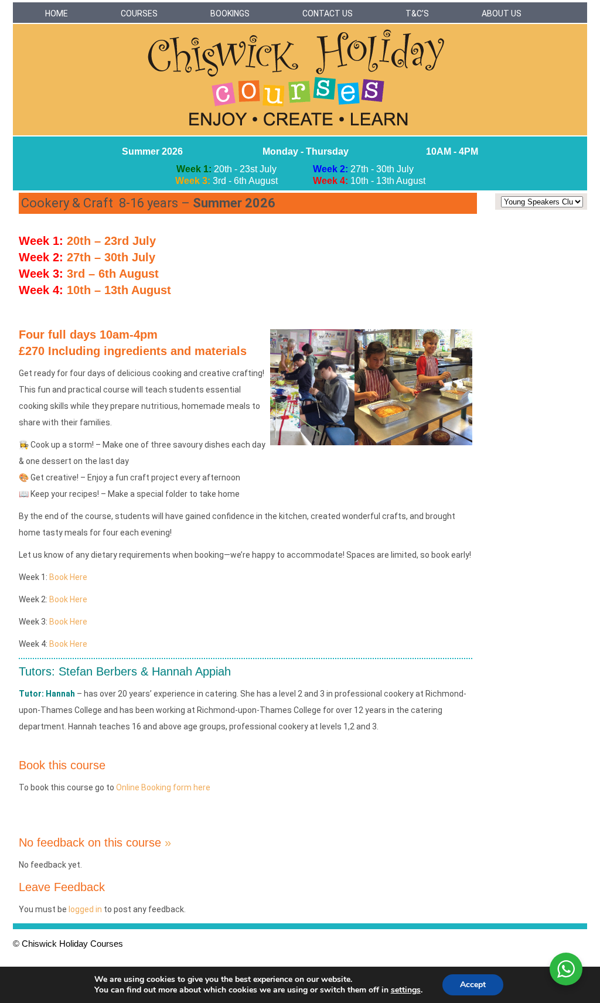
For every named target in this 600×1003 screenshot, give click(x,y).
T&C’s (417, 13)
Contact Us (327, 13)
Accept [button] (473, 984)
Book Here (68, 577)
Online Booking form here (163, 787)
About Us (501, 13)
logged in (85, 909)
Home (56, 13)
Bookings (230, 13)
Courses (139, 13)
